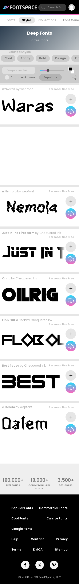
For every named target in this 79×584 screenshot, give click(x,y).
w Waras (8, 89)
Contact (37, 539)
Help (14, 539)
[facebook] (25, 565)
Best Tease (10, 365)
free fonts (13, 485)
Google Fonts (21, 529)
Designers (66, 485)
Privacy (62, 539)
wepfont (26, 89)
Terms (16, 549)
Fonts (11, 20)
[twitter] (39, 565)
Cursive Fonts (57, 518)
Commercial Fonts (53, 508)
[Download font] (71, 111)
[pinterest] (54, 565)
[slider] (47, 70)
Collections (47, 20)
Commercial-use (23, 77)
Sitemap (61, 549)
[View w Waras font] (27, 105)
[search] (52, 7)
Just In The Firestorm (18, 233)
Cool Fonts (19, 518)
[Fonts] (20, 7)
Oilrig (6, 278)
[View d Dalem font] (24, 423)
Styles (27, 20)
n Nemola (9, 191)
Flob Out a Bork (14, 320)
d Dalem (8, 407)
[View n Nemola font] (29, 207)
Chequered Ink (50, 233)
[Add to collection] (71, 99)
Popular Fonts (22, 508)
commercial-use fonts (39, 487)
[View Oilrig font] (30, 294)
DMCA (38, 549)
